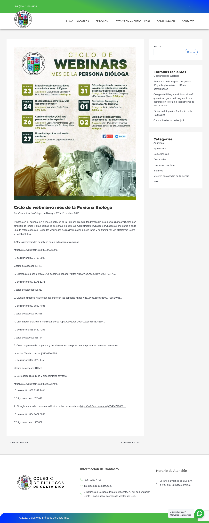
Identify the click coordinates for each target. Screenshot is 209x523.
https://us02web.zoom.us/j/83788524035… (100, 297)
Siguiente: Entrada (132, 442)
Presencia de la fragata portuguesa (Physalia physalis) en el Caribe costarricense (172, 85)
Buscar (157, 46)
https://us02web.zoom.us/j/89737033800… (36, 249)
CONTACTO (188, 21)
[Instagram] (177, 6)
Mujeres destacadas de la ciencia (171, 176)
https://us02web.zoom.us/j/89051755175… (94, 273)
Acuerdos (158, 143)
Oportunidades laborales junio (169, 120)
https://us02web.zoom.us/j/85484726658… (103, 406)
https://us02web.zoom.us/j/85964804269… (82, 321)
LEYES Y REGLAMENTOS (128, 21)
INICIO (69, 21)
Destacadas (159, 159)
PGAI (156, 181)
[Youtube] (192, 6)
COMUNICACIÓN (166, 21)
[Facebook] (170, 6)
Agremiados (159, 148)
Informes (158, 170)
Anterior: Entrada (17, 442)
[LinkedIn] (184, 6)
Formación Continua (164, 165)
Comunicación (161, 153)
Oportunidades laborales (166, 75)
